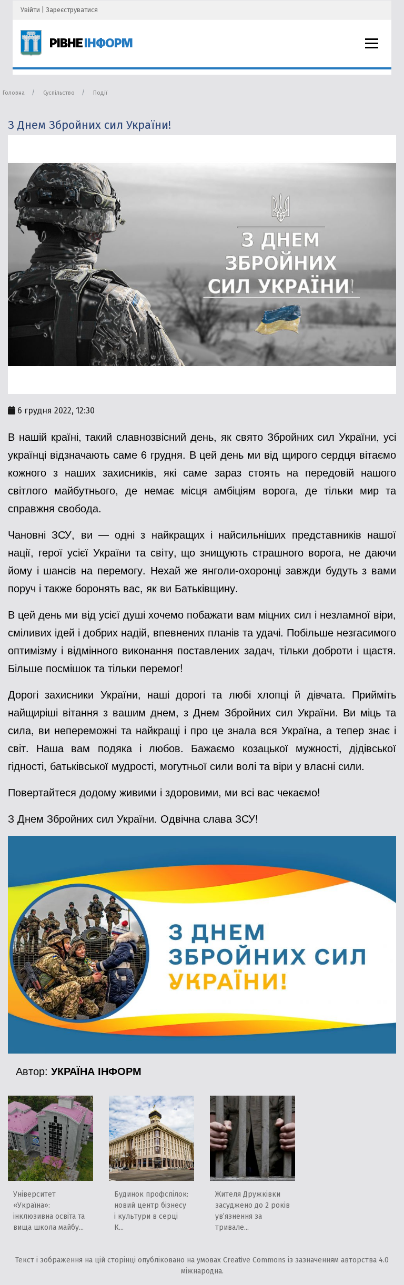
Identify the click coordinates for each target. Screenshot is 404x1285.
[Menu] (371, 43)
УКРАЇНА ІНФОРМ (96, 1070)
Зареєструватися (72, 10)
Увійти (30, 10)
